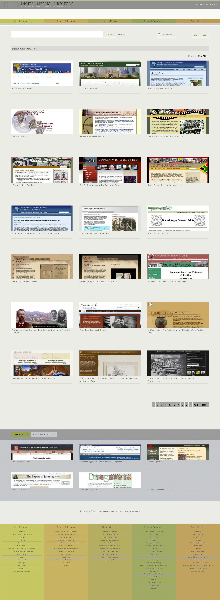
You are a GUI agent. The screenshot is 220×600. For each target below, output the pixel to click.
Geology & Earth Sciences (154, 568)
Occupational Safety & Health (110, 551)
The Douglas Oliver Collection (94, 233)
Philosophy (22, 563)
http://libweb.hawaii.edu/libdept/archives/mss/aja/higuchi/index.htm (173, 277)
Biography (198, 540)
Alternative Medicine (110, 531)
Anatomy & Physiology (110, 534)
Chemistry (153, 548)
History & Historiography (198, 560)
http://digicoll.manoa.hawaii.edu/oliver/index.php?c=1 (99, 229)
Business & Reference (66, 21)
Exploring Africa (19, 137)
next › (197, 405)
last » (205, 405)
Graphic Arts (22, 543)
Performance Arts (22, 560)
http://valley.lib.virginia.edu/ (22, 325)
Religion (22, 568)
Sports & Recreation (198, 571)
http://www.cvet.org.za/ (88, 180)
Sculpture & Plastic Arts (22, 571)
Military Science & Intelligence (153, 574)
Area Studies (198, 537)
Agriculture (154, 534)
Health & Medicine (110, 21)
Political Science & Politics (198, 563)
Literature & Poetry (22, 554)
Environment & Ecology (154, 563)
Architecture (22, 531)
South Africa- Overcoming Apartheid (165, 185)
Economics (198, 545)
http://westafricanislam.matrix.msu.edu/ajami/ (165, 84)
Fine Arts (22, 540)
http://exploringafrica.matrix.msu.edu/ (26, 132)
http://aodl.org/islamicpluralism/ (92, 84)
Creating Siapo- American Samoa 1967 (98, 282)
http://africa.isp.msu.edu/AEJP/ (91, 132)
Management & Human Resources (66, 548)
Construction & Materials (66, 540)
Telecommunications (154, 582)
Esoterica (22, 537)
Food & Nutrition (110, 543)
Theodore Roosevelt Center (93, 330)
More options (123, 35)
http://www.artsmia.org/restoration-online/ (28, 374)
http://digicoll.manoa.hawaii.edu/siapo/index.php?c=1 (99, 277)
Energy (154, 557)
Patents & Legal (66, 554)
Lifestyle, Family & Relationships (22, 551)
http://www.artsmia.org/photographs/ (162, 374)
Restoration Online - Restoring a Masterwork (33, 378)
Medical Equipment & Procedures (110, 545)
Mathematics (154, 571)
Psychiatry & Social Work (110, 554)
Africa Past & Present (22, 88)
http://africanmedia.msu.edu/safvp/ (161, 132)
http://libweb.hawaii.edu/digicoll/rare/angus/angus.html (168, 229)
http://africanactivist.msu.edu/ (23, 180)
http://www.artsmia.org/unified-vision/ (162, 325)
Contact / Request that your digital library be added (111, 511)
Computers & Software (154, 551)
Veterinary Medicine (110, 560)
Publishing (66, 557)
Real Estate (66, 563)
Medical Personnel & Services (110, 548)
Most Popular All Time (44, 435)
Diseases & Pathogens (110, 537)
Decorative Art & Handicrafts (22, 534)
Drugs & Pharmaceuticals (110, 540)
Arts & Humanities (22, 21)
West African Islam (89, 88)
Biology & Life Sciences (154, 543)
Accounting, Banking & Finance (66, 531)
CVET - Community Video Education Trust (100, 185)
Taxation (66, 565)
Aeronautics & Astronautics (154, 531)
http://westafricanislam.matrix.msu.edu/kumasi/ (29, 229)
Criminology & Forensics (198, 543)
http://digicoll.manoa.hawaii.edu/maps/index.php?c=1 (31, 277)
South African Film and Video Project (165, 137)
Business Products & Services (66, 560)
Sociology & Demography (198, 568)
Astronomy (154, 537)
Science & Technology (154, 21)
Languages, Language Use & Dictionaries (22, 548)
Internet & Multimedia (66, 545)
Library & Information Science (198, 557)
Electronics (154, 554)
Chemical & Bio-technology (154, 545)
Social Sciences (198, 21)
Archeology (198, 531)
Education (198, 548)
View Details (22, 80)
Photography (22, 565)
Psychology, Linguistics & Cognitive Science (198, 565)
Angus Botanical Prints (159, 233)
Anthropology (198, 534)
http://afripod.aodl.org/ (20, 84)
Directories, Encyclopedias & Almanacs (66, 543)
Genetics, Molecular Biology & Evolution (154, 565)
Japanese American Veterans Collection (167, 282)
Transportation (154, 585)
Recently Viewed (20, 435)
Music (22, 557)
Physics (154, 579)
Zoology (154, 588)
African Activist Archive (23, 185)
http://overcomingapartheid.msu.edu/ (162, 180)
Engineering (154, 560)
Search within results (167, 34)
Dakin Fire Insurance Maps (24, 282)
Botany (154, 540)
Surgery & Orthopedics (110, 557)
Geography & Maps (198, 551)
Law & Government (198, 554)
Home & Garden (22, 545)
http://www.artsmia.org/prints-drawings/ (95, 374)
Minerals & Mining (154, 577)
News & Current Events (66, 551)
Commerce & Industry (66, 537)
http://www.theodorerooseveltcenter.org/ (95, 325)
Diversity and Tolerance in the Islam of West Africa (36, 233)
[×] (13, 48)
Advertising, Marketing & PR (66, 534)
